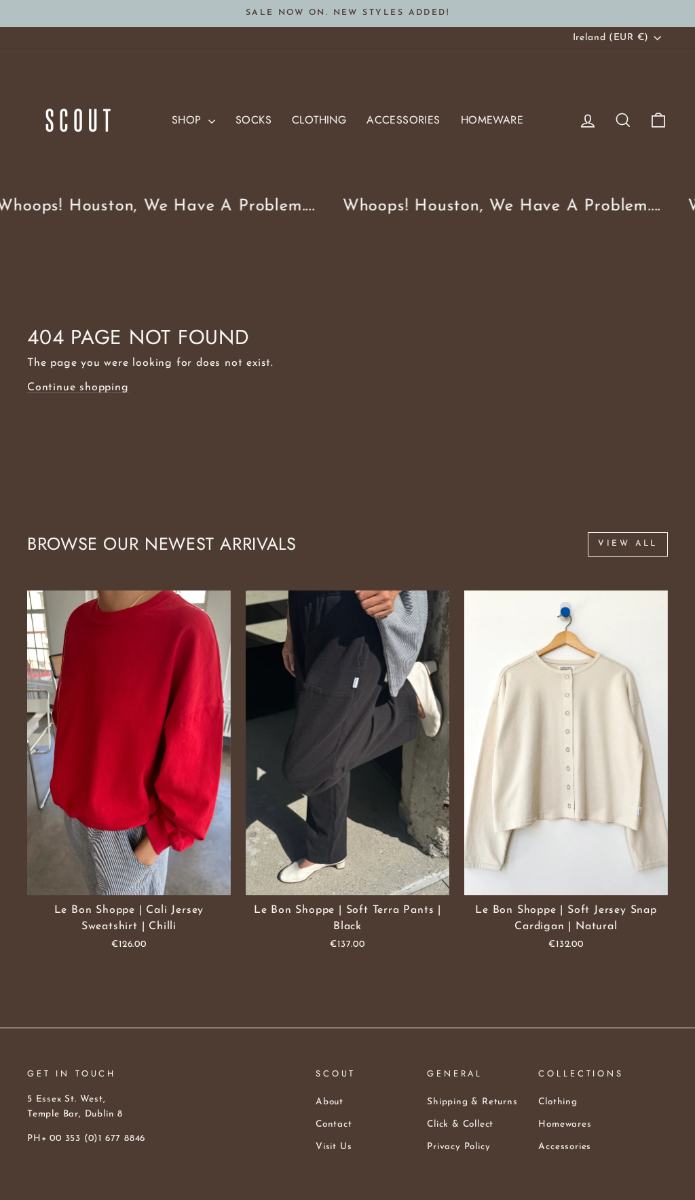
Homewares (564, 1124)
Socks (253, 120)
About (329, 1102)
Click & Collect (460, 1124)
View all (628, 544)
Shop (188, 120)
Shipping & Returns (472, 1102)
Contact (334, 1124)
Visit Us (334, 1146)
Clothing (319, 120)
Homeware (492, 120)
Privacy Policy (458, 1146)
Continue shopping (78, 387)
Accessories (403, 120)
